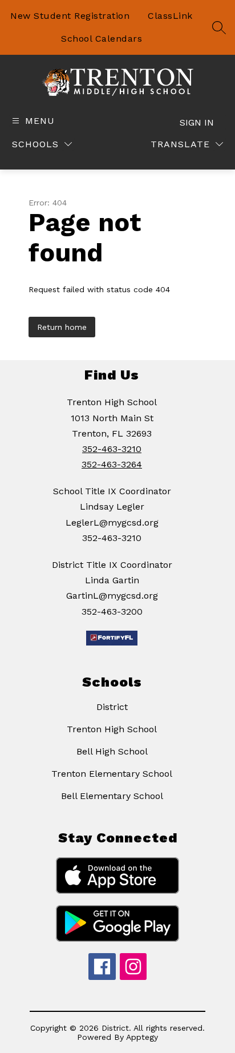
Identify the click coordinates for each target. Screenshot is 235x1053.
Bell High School (112, 751)
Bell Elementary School (112, 795)
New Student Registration (69, 15)
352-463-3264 (112, 464)
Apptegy (142, 1037)
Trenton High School (112, 729)
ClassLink (170, 15)
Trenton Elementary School (111, 773)
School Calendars (101, 38)
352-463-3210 (111, 448)
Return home (62, 327)
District (112, 706)
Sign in (197, 122)
